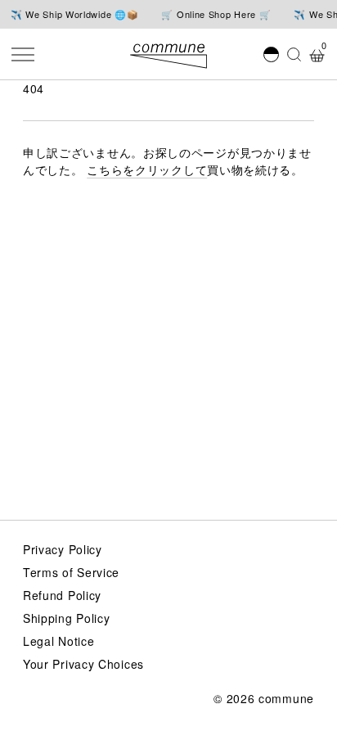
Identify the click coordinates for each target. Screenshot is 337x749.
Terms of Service (71, 572)
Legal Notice (58, 641)
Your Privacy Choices (83, 664)
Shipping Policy (66, 618)
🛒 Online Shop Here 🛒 (216, 14)
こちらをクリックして (147, 169)
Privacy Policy (62, 549)
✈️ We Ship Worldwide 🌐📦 (74, 14)
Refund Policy (62, 595)
